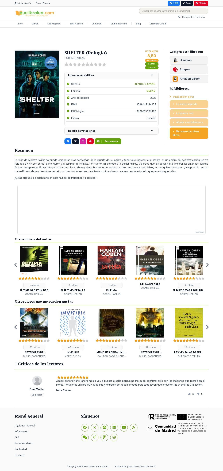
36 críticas (34, 347)
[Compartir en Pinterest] (90, 141)
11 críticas (112, 347)
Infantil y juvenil (145, 84)
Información (21, 431)
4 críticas (35, 285)
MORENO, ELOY (73, 356)
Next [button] (207, 265)
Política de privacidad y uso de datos (135, 466)
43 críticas (73, 347)
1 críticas (152, 67)
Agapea (185, 69)
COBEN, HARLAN (74, 58)
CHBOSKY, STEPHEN (189, 356)
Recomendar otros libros (186, 133)
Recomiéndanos (24, 443)
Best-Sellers (76, 23)
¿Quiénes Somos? (25, 425)
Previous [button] (15, 265)
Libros (35, 23)
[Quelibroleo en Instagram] (83, 141)
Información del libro (81, 75)
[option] (34, 271)
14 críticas (150, 347)
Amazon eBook (190, 78)
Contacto (20, 455)
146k (188, 3)
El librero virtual (158, 23)
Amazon (186, 60)
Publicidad (21, 449)
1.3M (175, 3)
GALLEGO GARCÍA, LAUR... (111, 356)
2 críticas (189, 285)
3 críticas (73, 285)
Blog (138, 23)
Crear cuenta (43, 3)
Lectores (96, 23)
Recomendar (111, 141)
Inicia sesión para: (183, 96)
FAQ (17, 437)
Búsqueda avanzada (193, 17)
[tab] (111, 75)
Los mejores (53, 23)
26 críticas (189, 347)
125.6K (202, 3)
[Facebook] (85, 428)
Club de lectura (118, 23)
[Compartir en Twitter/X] (75, 141)
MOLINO (151, 90)
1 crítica (112, 285)
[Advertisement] (111, 39)
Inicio (20, 23)
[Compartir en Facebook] (67, 141)
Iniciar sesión (25, 3)
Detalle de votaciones (81, 130)
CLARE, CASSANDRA (34, 356)
